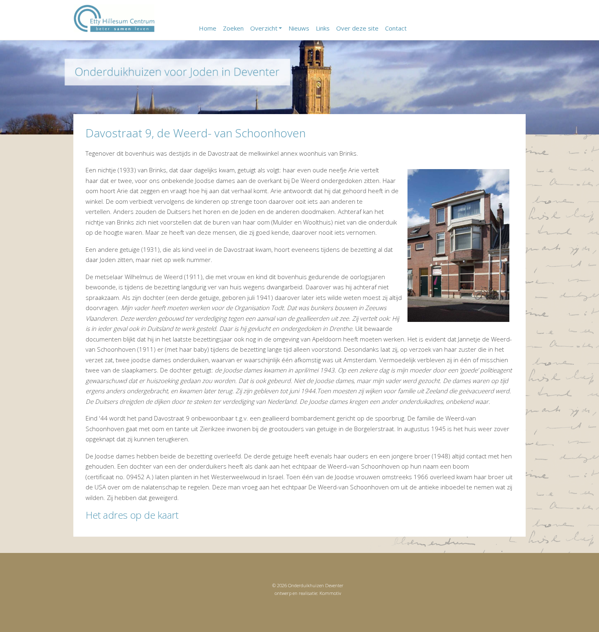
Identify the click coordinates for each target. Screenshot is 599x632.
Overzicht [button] (263, 28)
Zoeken (233, 28)
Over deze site (357, 28)
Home (207, 28)
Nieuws (298, 28)
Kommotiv (330, 593)
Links (323, 28)
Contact (396, 28)
